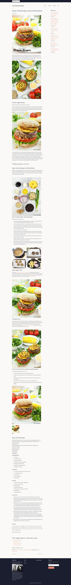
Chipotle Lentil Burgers (18, 540)
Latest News (14, 560)
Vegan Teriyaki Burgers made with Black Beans (23, 549)
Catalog (50, 5)
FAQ (58, 5)
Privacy (25, 563)
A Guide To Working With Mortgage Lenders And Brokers (55, 50)
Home (45, 5)
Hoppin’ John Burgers (17, 543)
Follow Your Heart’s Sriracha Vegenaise (22, 272)
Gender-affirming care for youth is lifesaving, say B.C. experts (55, 13)
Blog (54, 5)
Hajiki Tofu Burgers (17, 541)
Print (14, 433)
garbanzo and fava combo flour (27, 325)
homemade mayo (32, 276)
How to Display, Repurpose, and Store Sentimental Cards (54, 44)
